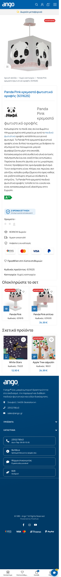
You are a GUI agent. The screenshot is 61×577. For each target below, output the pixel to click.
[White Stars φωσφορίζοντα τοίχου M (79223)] (15, 347)
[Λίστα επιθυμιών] (23, 291)
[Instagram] (29, 525)
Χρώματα (9, 219)
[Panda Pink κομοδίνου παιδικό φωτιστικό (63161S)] (15, 299)
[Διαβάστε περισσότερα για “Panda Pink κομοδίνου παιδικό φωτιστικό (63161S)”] (6, 308)
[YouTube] (35, 525)
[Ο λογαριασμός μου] (42, 4)
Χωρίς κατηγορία (27, 78)
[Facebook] (23, 525)
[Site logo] (8, 4)
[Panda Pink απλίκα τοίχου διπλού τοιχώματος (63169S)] (43, 299)
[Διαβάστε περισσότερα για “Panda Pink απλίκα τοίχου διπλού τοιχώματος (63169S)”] (34, 308)
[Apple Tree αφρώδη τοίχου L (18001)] (43, 347)
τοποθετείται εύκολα (36, 183)
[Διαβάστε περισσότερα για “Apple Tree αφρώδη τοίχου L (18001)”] (34, 356)
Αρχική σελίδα (10, 78)
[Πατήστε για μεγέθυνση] (7, 66)
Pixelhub (35, 518)
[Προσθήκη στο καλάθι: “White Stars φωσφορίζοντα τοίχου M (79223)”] (6, 356)
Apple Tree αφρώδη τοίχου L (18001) (43, 364)
